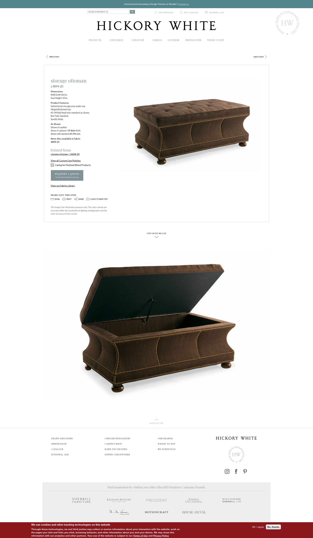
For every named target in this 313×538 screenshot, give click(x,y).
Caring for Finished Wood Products (73, 165)
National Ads (60, 454)
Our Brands (165, 438)
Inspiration (59, 443)
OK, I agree (258, 527)
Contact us (183, 4)
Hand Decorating (116, 449)
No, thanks (273, 527)
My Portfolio (167, 449)
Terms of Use (140, 535)
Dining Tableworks (117, 454)
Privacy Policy (161, 535)
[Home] (156, 25)
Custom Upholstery (117, 438)
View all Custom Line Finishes (66, 160)
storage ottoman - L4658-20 (65, 154)
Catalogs (57, 449)
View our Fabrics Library (63, 185)
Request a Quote (67, 175)
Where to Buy (166, 443)
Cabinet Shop (113, 443)
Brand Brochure (62, 438)
